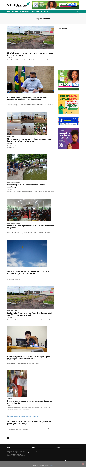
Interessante (39, 11)
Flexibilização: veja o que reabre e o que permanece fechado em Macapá (30, 54)
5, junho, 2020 (9, 189)
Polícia (17, 11)
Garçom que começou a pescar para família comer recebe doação (29, 402)
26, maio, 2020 (9, 275)
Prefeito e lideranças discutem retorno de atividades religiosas (30, 226)
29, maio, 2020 (9, 230)
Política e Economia (24, 11)
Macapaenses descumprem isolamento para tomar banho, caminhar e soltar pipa (29, 140)
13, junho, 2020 (9, 102)
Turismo (33, 11)
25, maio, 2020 (9, 317)
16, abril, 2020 (9, 425)
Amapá (12, 11)
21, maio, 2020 (9, 361)
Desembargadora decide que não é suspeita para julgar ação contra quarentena (28, 357)
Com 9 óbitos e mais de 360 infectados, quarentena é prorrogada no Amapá (30, 422)
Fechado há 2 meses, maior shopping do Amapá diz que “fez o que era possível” (30, 314)
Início (8, 11)
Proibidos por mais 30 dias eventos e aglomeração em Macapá (29, 185)
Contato (46, 11)
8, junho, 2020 (9, 143)
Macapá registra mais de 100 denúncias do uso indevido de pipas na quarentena (28, 272)
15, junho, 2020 (9, 57)
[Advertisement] (68, 40)
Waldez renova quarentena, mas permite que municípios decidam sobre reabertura (27, 98)
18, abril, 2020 (9, 405)
